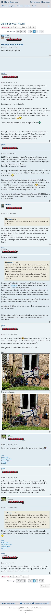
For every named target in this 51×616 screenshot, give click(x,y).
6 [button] (37, 31)
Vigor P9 (3, 463)
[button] (18, 31)
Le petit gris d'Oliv (6, 459)
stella (2, 455)
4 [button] (31, 31)
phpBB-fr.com (29, 610)
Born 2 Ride (4, 457)
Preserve (14, 285)
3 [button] (28, 31)
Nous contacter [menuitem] (26, 603)
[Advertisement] (25, 15)
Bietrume (8, 204)
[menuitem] (6, 2)
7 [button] (39, 31)
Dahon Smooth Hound (13, 23)
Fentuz (3, 73)
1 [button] (24, 31)
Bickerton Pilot (5, 461)
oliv (9, 435)
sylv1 (7, 35)
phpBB (20, 607)
